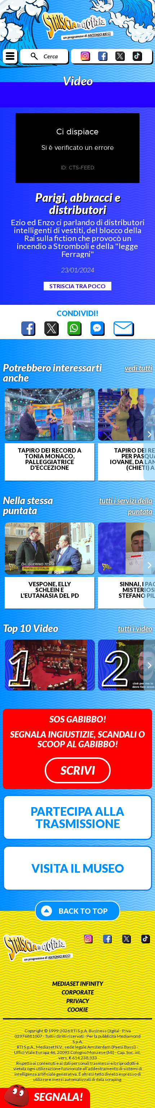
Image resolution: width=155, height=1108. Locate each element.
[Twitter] (120, 56)
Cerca (51, 56)
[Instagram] (85, 56)
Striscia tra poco (77, 285)
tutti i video (135, 628)
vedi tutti (138, 368)
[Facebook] (102, 56)
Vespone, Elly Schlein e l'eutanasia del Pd (50, 590)
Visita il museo (77, 868)
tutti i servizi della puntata (125, 506)
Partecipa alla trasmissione (77, 817)
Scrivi (78, 770)
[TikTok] (137, 56)
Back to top (83, 911)
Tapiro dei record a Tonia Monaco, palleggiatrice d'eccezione (49, 459)
